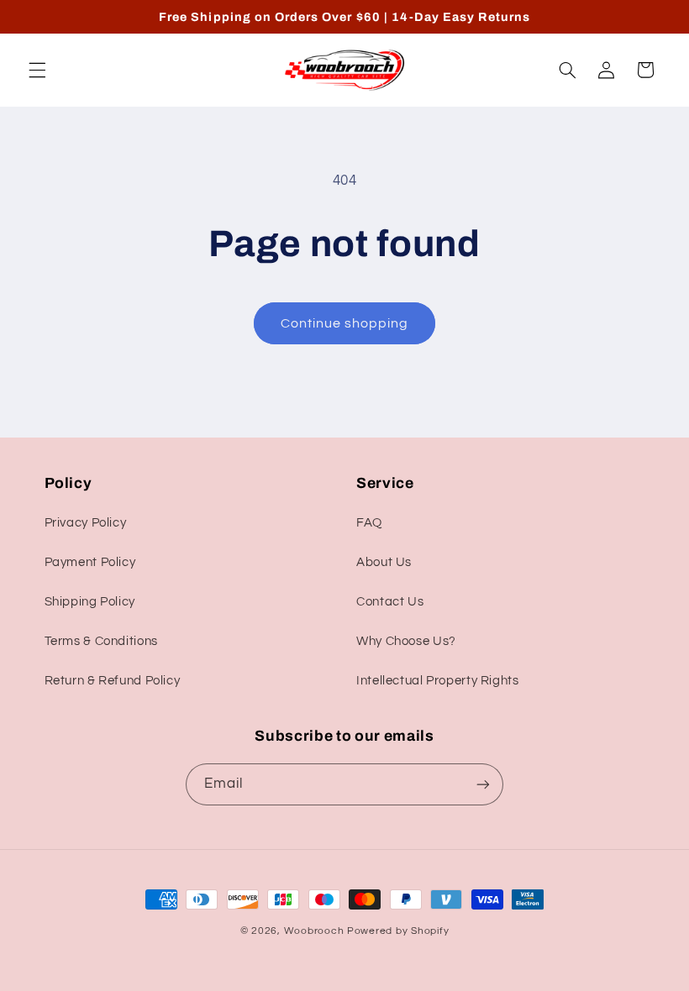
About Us (384, 562)
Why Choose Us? (406, 641)
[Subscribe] (483, 784)
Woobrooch (314, 931)
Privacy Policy (86, 522)
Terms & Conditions (101, 641)
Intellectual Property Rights (437, 680)
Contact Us (389, 601)
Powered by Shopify (398, 931)
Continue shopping (345, 323)
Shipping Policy (90, 601)
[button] (37, 69)
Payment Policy (90, 562)
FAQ (369, 522)
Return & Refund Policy (113, 680)
